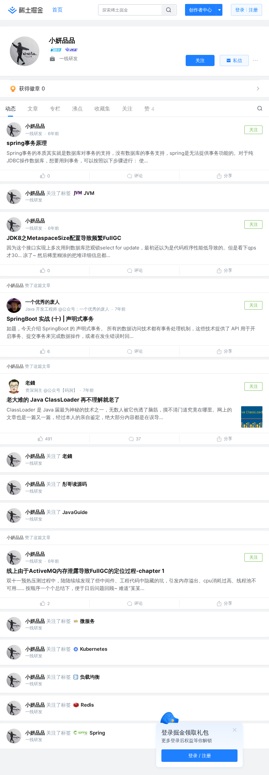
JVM (89, 193)
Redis (87, 705)
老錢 (30, 383)
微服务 (87, 621)
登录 (246, 9)
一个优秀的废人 (42, 302)
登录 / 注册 (199, 755)
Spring (97, 733)
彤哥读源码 (74, 484)
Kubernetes (93, 649)
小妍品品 (35, 126)
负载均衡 (90, 677)
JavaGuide (75, 512)
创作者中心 (200, 9)
